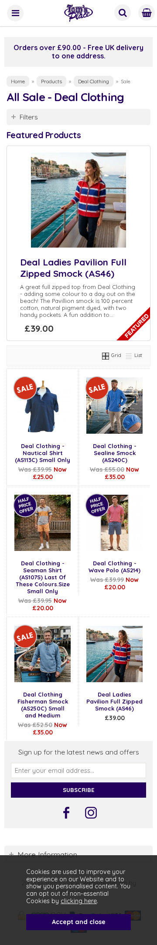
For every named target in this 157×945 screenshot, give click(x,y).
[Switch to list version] (129, 355)
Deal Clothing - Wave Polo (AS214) (114, 567)
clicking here (79, 901)
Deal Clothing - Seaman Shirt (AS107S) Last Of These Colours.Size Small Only (43, 577)
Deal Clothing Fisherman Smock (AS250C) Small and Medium (42, 705)
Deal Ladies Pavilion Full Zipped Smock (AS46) (73, 267)
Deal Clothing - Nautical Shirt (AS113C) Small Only (42, 452)
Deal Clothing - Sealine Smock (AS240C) (115, 452)
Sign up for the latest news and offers (78, 752)
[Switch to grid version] (106, 355)
